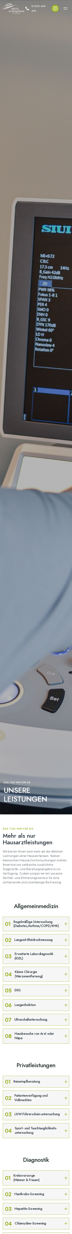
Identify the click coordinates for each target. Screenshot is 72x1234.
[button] (65, 8)
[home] (13, 8)
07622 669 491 (38, 8)
